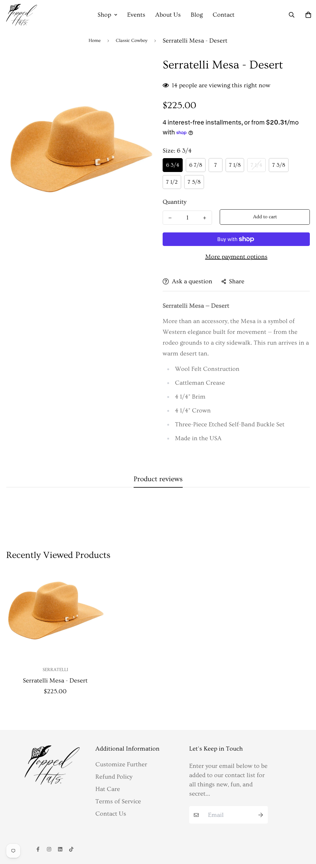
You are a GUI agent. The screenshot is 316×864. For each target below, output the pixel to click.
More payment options (236, 256)
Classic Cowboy (132, 40)
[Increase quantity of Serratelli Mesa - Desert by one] (205, 218)
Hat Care (107, 789)
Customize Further (121, 764)
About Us (168, 14)
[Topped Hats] (21, 15)
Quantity (174, 202)
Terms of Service (118, 801)
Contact (224, 14)
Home (95, 40)
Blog (197, 14)
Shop (104, 14)
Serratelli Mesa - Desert (55, 680)
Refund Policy (113, 776)
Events (136, 14)
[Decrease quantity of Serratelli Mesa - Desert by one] (170, 218)
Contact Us (110, 813)
